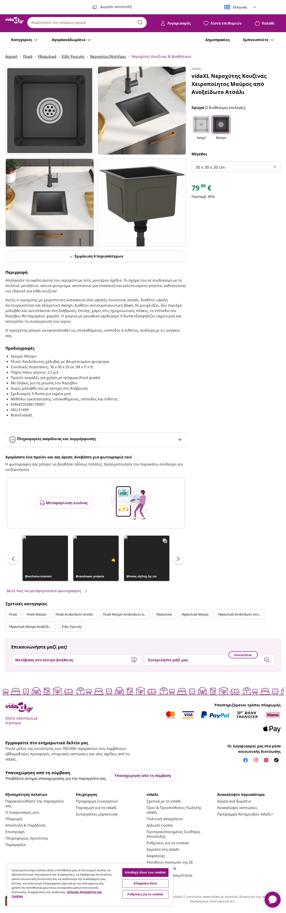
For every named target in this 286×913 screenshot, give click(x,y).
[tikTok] (276, 760)
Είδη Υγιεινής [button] (72, 626)
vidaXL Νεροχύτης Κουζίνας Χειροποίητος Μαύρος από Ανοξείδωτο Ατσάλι (229, 84)
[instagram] (256, 760)
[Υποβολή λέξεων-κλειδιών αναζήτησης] (140, 22)
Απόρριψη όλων (145, 883)
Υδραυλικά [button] (164, 614)
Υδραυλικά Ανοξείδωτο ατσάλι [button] (240, 614)
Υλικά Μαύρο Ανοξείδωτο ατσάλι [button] (126, 614)
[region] (90, 884)
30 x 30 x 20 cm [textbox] (210, 167)
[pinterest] (266, 760)
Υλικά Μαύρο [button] (36, 614)
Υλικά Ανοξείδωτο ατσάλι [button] (74, 614)
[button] (45, 558)
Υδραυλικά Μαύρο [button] (194, 614)
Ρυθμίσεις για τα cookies (168, 842)
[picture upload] (131, 503)
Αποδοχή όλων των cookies (145, 872)
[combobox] (87, 22)
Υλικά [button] (13, 614)
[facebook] (245, 760)
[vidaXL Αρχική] (14, 20)
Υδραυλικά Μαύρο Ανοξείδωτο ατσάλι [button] (32, 626)
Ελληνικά (240, 7)
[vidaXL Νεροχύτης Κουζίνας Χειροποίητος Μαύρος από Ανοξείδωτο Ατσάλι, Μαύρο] (50, 110)
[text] (201, 189)
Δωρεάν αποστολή (115, 6)
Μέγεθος (199, 154)
